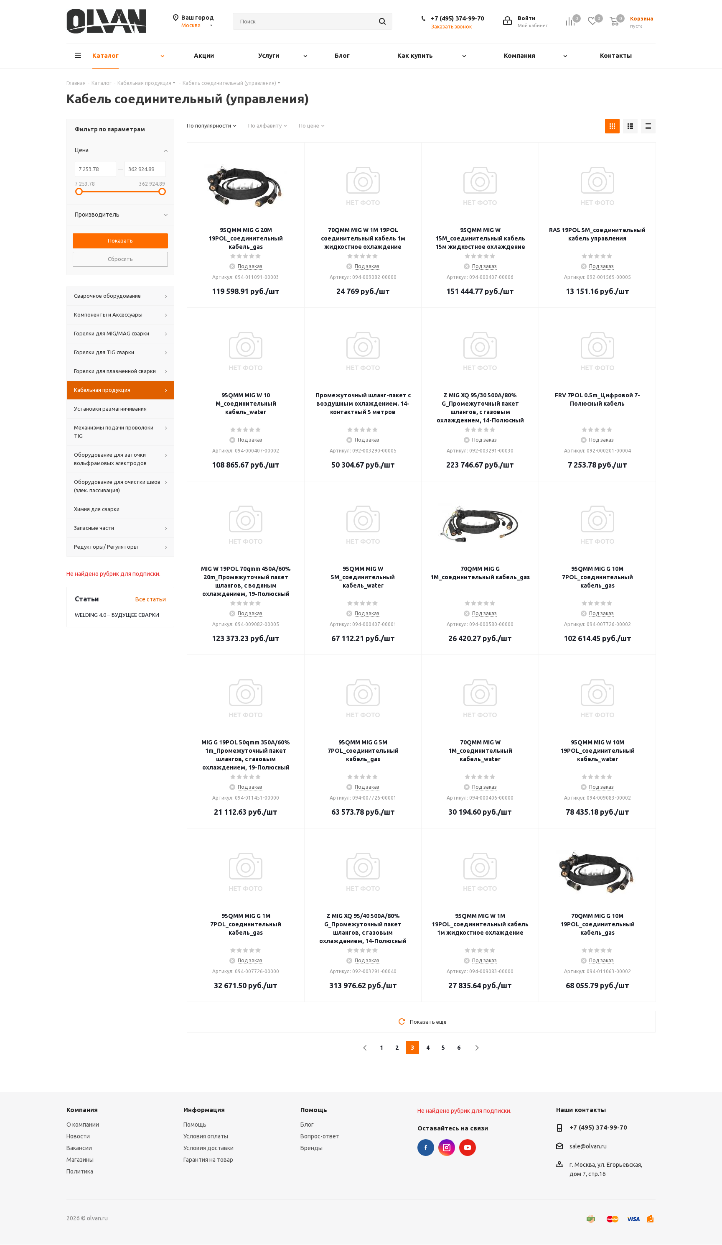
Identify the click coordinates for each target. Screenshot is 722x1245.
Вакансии (79, 1148)
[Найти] (382, 21)
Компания (82, 1109)
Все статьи (150, 599)
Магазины (80, 1159)
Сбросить (120, 259)
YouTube (467, 1147)
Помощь (194, 1124)
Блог (307, 1124)
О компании (82, 1124)
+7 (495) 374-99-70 (457, 18)
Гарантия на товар (208, 1159)
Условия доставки (208, 1148)
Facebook (425, 1147)
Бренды (311, 1148)
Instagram (446, 1147)
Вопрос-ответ (319, 1136)
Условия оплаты (205, 1136)
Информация (204, 1109)
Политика (79, 1171)
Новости (78, 1136)
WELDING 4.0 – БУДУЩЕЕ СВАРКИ (117, 615)
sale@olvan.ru (588, 1146)
